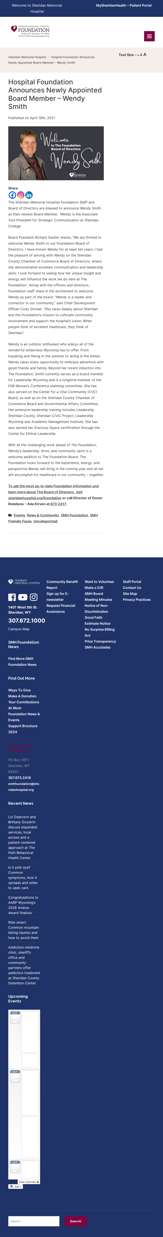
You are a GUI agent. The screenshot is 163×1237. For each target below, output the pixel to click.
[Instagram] (20, 195)
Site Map (130, 593)
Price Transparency (100, 641)
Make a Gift (94, 587)
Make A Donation (22, 696)
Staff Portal (132, 582)
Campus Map (19, 629)
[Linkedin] (29, 195)
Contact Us (132, 587)
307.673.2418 (19, 778)
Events (19, 515)
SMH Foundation (74, 515)
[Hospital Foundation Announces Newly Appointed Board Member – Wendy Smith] (56, 153)
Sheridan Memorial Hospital (27, 57)
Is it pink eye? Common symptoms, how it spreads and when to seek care (23, 877)
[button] (15, 1186)
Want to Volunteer (99, 582)
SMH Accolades (98, 647)
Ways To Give (19, 690)
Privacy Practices (137, 599)
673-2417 (58, 504)
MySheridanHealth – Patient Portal (124, 5)
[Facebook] (12, 195)
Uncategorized (46, 521)
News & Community (43, 515)
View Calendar (28, 1182)
